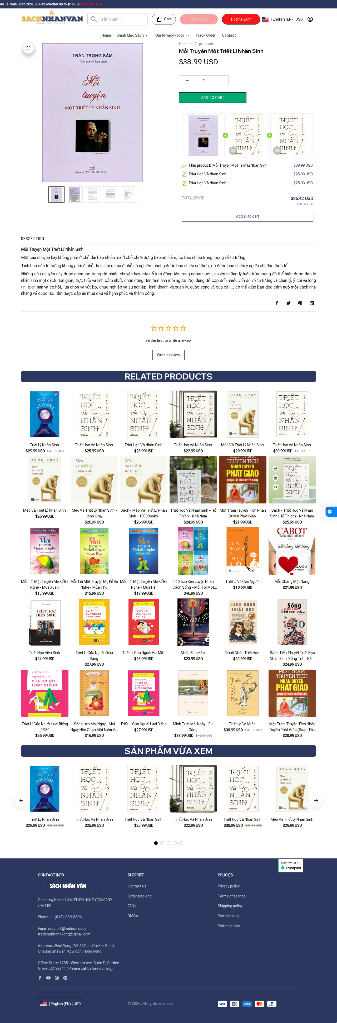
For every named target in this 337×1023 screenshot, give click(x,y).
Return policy (228, 916)
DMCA (133, 916)
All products (204, 44)
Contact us (137, 886)
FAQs (132, 906)
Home (184, 44)
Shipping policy (230, 906)
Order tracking (140, 896)
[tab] (155, 843)
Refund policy (229, 926)
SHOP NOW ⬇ (44, 4)
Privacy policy (229, 886)
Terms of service (232, 896)
